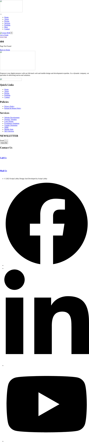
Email (2, 140)
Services (7, 23)
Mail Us (3, 171)
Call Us (3, 158)
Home (6, 17)
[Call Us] (1, 153)
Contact (7, 29)
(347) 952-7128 (5, 162)
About (6, 19)
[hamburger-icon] (1, 14)
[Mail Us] (1, 166)
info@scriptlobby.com (7, 175)
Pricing (6, 21)
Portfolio (7, 25)
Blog (6, 27)
